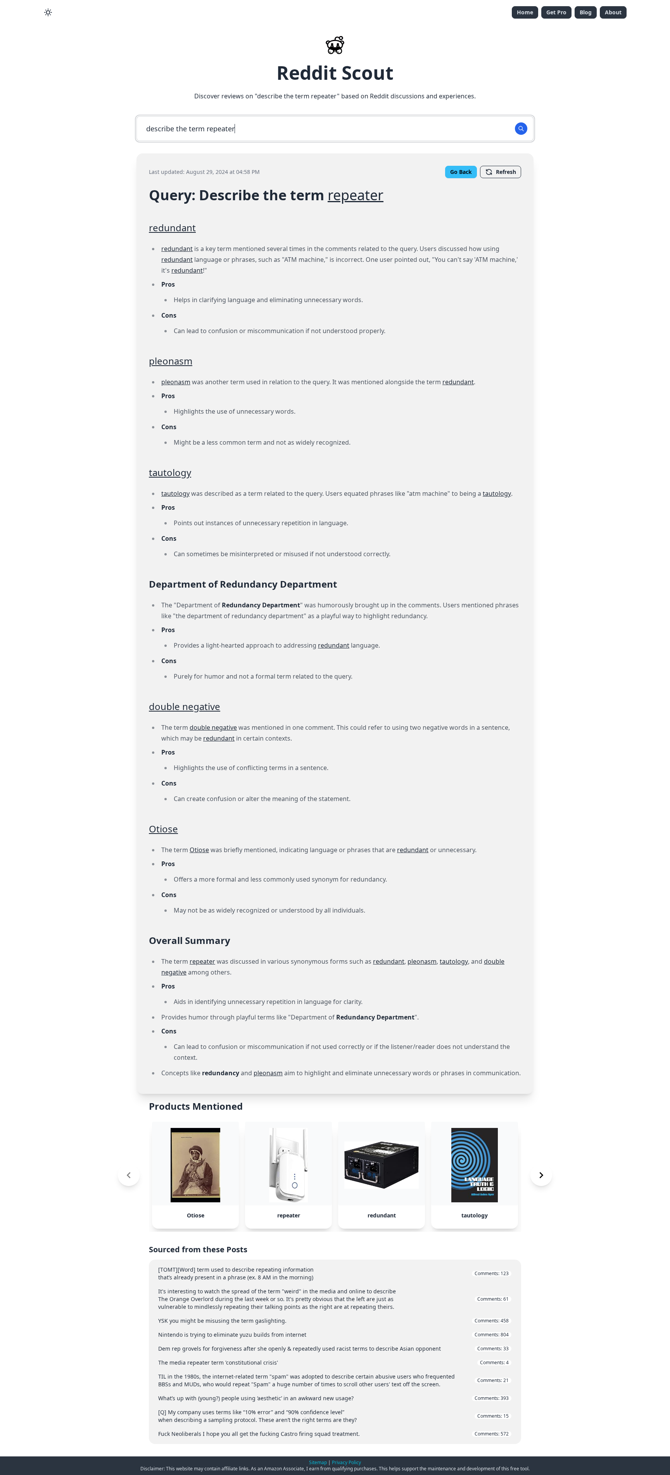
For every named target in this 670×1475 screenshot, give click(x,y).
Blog (586, 12)
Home (525, 12)
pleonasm (170, 360)
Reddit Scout (335, 72)
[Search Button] (521, 128)
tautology (170, 472)
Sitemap (318, 1462)
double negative (184, 706)
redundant (172, 227)
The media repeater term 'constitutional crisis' (333, 1362)
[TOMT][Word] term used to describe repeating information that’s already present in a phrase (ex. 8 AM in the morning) (333, 1273)
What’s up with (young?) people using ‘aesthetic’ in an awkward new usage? (333, 1398)
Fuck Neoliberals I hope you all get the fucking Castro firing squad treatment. (333, 1433)
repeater (355, 195)
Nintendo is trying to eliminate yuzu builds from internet (333, 1334)
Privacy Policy (346, 1462)
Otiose (163, 828)
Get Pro (556, 12)
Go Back (461, 171)
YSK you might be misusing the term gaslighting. (333, 1320)
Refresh (506, 171)
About (613, 12)
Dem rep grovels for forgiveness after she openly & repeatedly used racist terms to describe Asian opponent (333, 1348)
